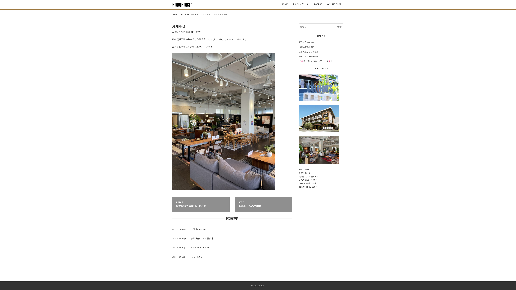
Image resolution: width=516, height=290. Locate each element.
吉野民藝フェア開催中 (309, 51)
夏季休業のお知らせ (308, 42)
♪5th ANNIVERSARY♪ (309, 56)
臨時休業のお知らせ (308, 47)
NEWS (198, 31)
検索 (339, 26)
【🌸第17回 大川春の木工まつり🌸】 (316, 61)
